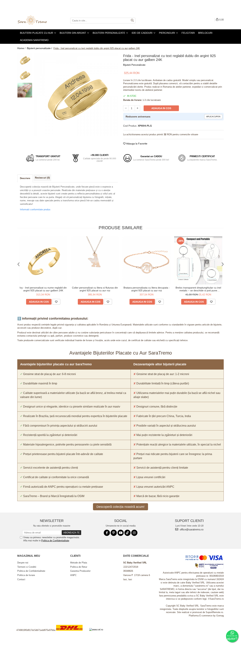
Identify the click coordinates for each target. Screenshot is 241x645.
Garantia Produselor (80, 571)
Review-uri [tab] (42, 177)
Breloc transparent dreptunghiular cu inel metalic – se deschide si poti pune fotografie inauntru (198, 289)
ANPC (73, 575)
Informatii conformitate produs (35, 209)
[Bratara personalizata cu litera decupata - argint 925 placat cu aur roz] (146, 260)
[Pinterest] (114, 533)
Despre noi (22, 562)
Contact (21, 579)
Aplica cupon (213, 116)
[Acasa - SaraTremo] (35, 20)
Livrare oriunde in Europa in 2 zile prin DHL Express (71, 633)
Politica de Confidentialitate (55, 540)
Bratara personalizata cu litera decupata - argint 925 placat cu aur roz (146, 289)
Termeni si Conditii (26, 567)
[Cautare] (132, 20)
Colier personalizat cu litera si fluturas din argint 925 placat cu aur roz (95, 289)
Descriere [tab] (25, 178)
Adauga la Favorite (136, 143)
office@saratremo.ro (191, 529)
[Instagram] (134, 533)
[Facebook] (107, 533)
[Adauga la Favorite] (56, 302)
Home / (21, 48)
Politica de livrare (26, 575)
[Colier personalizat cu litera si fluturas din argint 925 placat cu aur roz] (95, 260)
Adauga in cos (161, 108)
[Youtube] (121, 533)
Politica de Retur (78, 567)
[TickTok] (127, 533)
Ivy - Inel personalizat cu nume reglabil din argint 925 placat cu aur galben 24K (43, 289)
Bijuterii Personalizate (134, 65)
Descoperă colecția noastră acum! (120, 507)
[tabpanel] (76, 94)
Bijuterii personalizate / (40, 48)
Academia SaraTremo (34, 40)
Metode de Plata (78, 562)
